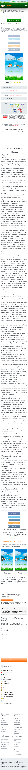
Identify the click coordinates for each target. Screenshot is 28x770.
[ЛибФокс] (6, 5)
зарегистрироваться (18, 611)
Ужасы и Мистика (18, 729)
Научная (16, 725)
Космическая (17, 724)
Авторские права (14, 20)
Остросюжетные (5, 744)
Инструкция (15, 125)
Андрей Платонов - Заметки (21, 573)
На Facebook (13, 35)
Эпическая (16, 733)
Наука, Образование (7, 677)
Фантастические (5, 742)
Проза (4, 681)
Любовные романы (7, 672)
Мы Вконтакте (14, 49)
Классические (4, 725)
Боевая (16, 718)
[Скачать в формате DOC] (14, 112)
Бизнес (4, 690)
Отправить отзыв (14, 659)
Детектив (3, 720)
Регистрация (23, 1)
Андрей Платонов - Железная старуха (7, 573)
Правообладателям (19, 749)
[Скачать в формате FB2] (12, 107)
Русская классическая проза (15, 95)
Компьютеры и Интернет (8, 701)
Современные (4, 746)
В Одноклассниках (14, 46)
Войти (14, 1)
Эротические (4, 748)
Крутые (2, 727)
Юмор (4, 698)
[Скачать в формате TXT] (22, 107)
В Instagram (13, 42)
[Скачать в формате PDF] (20, 112)
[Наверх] (23, 767)
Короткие (3, 740)
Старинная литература (8, 696)
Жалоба (5, 116)
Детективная (17, 722)
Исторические (4, 724)
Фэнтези (16, 731)
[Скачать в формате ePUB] (17, 107)
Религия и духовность (8, 692)
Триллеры (3, 729)
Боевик (2, 718)
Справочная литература (8, 694)
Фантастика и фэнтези (8, 670)
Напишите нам (12, 120)
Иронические (4, 722)
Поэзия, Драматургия (8, 703)
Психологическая (18, 727)
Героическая (17, 720)
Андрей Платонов (13, 90)
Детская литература (7, 685)
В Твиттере (13, 39)
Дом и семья (6, 687)
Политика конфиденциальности (19, 752)
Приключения (6, 683)
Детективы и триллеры (8, 674)
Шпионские (3, 731)
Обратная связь (18, 754)
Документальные (7, 679)
